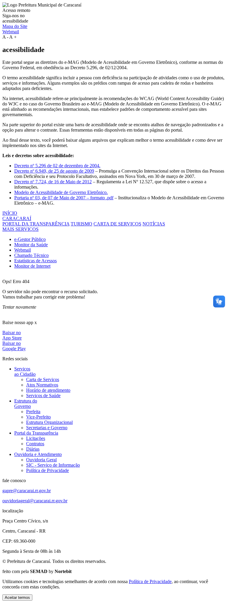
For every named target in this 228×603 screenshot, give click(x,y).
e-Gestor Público (30, 239)
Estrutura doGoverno (25, 403)
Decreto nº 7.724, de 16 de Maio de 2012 (53, 181)
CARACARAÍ (16, 218)
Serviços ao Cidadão (25, 371)
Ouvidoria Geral (41, 459)
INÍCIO (9, 213)
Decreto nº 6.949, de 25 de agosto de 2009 (54, 170)
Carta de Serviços (42, 379)
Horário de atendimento (48, 390)
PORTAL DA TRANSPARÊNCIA (35, 223)
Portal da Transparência (36, 432)
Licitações (35, 438)
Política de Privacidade (47, 470)
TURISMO (81, 223)
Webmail (10, 31)
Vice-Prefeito (38, 416)
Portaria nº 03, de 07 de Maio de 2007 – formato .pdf (63, 197)
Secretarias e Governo (46, 427)
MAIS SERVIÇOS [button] (20, 229)
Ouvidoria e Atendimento (38, 454)
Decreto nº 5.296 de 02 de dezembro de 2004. (57, 165)
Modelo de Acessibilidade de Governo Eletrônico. (61, 192)
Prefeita (33, 411)
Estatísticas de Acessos (35, 260)
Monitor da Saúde (31, 244)
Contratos (35, 443)
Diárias (32, 449)
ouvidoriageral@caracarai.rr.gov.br (34, 500)
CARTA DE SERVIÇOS (117, 223)
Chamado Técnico (31, 255)
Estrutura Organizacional (49, 422)
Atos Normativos (42, 384)
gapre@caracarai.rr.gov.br (26, 490)
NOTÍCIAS (153, 223)
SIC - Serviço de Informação (53, 465)
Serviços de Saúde (43, 395)
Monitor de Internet (32, 266)
